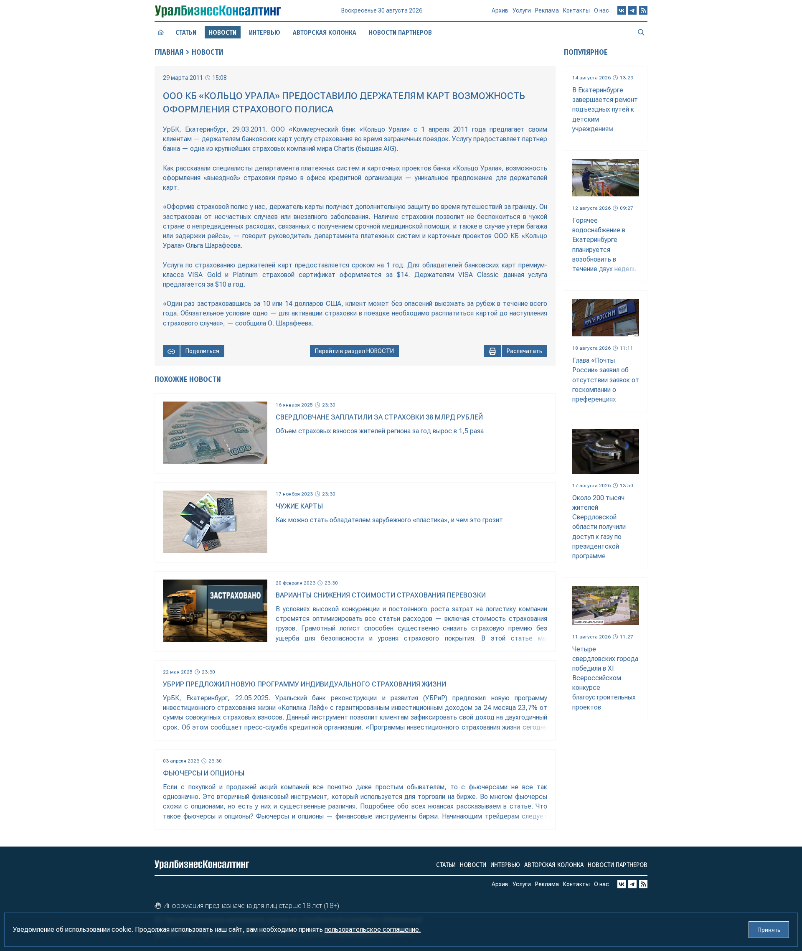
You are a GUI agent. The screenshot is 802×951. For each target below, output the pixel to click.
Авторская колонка (324, 32)
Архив (500, 10)
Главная (169, 52)
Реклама (547, 10)
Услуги (522, 10)
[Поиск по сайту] (641, 32)
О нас (601, 10)
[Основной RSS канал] (643, 10)
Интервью (264, 32)
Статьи (185, 32)
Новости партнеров (400, 32)
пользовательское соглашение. (373, 929)
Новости (207, 52)
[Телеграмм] (632, 10)
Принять (768, 929)
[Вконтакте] (621, 10)
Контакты (576, 10)
